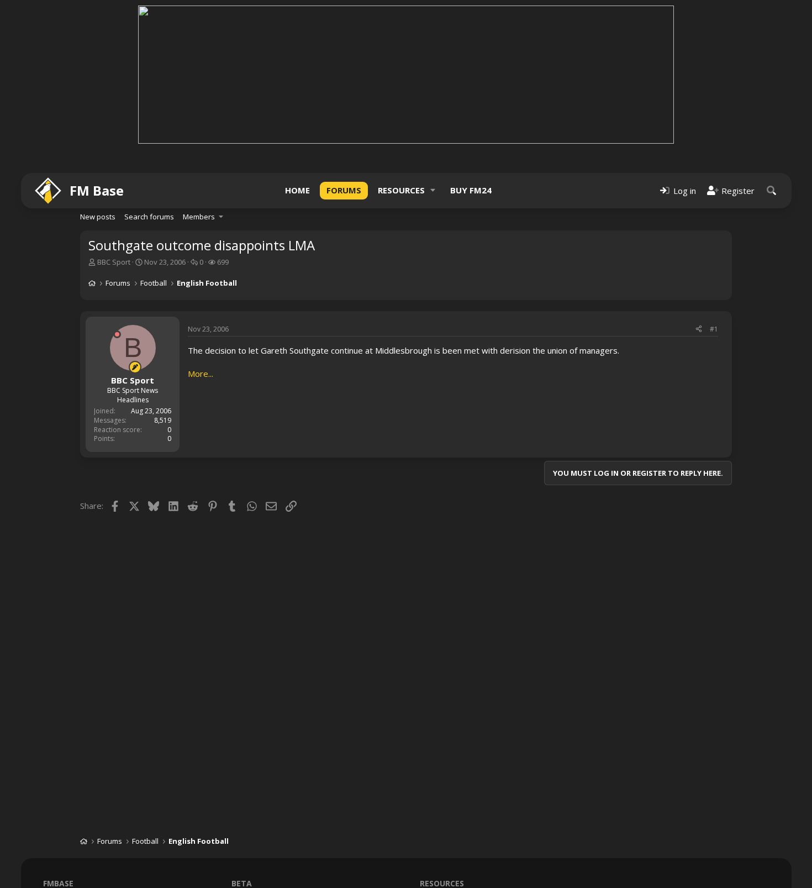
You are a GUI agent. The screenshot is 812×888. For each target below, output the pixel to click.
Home (297, 190)
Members (199, 217)
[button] (433, 190)
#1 (714, 329)
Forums (343, 190)
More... (200, 373)
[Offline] (117, 334)
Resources (401, 190)
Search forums (149, 217)
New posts (97, 217)
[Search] (771, 190)
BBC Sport (113, 262)
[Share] (699, 329)
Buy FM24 (471, 190)
